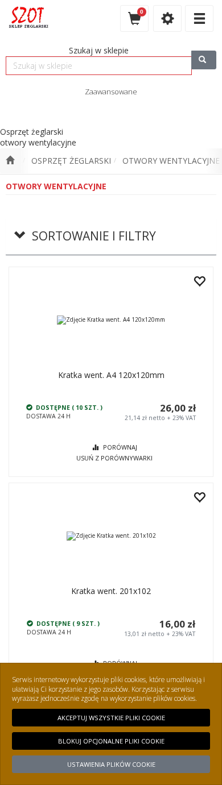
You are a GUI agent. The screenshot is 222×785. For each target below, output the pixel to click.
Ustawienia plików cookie (111, 764)
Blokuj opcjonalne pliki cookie (111, 741)
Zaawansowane (111, 91)
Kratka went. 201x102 (111, 590)
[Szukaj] (203, 60)
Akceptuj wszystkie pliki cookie (111, 717)
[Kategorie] (199, 18)
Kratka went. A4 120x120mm (111, 374)
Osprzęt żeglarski (71, 160)
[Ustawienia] (167, 18)
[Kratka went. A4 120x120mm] (111, 320)
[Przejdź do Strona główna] (10, 160)
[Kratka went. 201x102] (111, 536)
